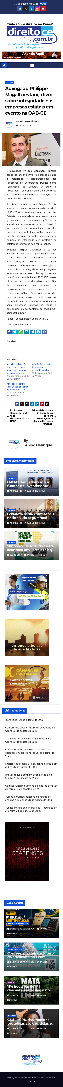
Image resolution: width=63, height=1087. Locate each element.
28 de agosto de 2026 (22, 962)
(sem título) (11, 719)
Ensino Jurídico (15, 949)
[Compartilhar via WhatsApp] (20, 332)
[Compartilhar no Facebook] (9, 332)
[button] (59, 65)
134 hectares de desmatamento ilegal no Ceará (28, 990)
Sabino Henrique (28, 121)
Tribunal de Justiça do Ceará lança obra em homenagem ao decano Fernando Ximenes (42, 417)
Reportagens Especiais (18, 923)
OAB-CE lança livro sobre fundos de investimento (28, 484)
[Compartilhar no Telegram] (32, 332)
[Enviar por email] (26, 332)
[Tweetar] (15, 332)
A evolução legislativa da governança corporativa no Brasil (43, 367)
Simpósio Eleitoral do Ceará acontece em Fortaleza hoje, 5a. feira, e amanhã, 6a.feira (31, 550)
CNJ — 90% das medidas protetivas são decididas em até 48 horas (31, 1023)
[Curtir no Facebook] (44, 332)
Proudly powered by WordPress (22, 1077)
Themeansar (31, 1081)
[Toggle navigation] (32, 65)
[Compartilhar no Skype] (38, 332)
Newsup (49, 1077)
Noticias (12, 1016)
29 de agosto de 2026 (22, 929)
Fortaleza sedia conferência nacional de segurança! (31, 516)
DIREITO (11, 982)
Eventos (9, 83)
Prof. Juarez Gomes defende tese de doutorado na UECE (19, 416)
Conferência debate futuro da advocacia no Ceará (30, 955)
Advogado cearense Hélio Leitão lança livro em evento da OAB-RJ (17, 387)
